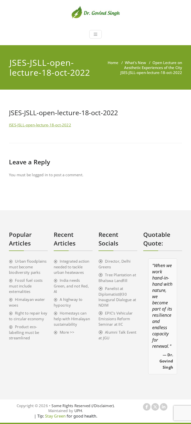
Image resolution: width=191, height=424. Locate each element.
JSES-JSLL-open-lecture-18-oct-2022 (40, 124)
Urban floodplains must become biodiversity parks (28, 267)
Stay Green (55, 416)
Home (113, 62)
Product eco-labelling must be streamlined (24, 332)
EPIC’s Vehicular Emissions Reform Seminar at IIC (115, 319)
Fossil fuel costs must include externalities (26, 286)
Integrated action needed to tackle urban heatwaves (72, 267)
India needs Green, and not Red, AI (71, 286)
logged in (40, 174)
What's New (135, 62)
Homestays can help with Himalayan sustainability (72, 319)
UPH (78, 410)
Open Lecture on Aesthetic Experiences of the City (153, 65)
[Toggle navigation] (95, 34)
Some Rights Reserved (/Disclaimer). (83, 405)
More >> (67, 332)
